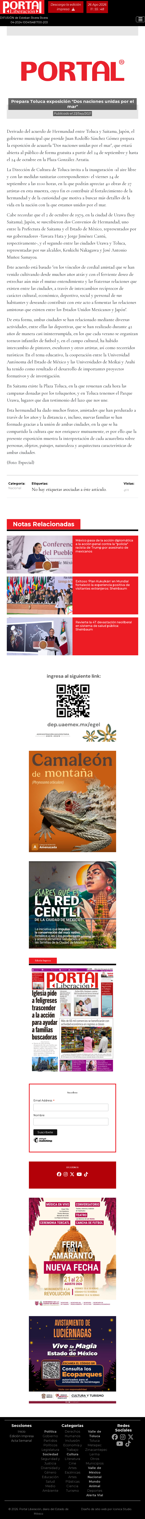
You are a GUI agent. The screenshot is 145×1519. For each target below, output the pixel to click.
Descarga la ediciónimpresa (66, 7)
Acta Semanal (21, 1440)
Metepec (95, 1445)
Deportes (94, 1490)
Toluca (94, 1440)
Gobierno (50, 1436)
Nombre (39, 1115)
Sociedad (50, 1454)
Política (50, 1431)
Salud (50, 1481)
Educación (50, 1477)
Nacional (14, 488)
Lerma (94, 1454)
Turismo (72, 1490)
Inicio (21, 1431)
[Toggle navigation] (140, 19)
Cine (72, 1463)
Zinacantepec (96, 1450)
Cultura (72, 1454)
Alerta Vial (94, 1495)
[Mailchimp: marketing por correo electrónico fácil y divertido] (42, 1142)
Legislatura (50, 1450)
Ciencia (72, 1486)
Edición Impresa (22, 1436)
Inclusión (72, 1440)
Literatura (72, 1459)
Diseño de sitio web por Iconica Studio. (106, 1509)
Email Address (44, 1101)
